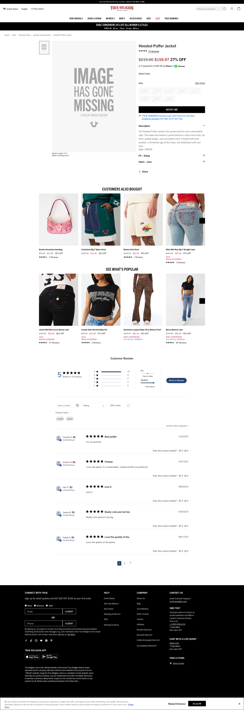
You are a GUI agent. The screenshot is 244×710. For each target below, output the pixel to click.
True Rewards (171, 18)
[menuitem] (76, 17)
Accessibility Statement (147, 645)
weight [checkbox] (60, 418)
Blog (138, 603)
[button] (224, 9)
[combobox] (93, 405)
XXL (157, 98)
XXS (144, 90)
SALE (157, 18)
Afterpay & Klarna (111, 624)
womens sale (24, 35)
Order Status (109, 598)
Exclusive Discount (144, 634)
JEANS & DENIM (94, 18)
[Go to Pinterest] (51, 640)
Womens (40, 605)
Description (144, 125)
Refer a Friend (143, 614)
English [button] (24, 9)
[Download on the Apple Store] (32, 656)
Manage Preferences (176, 703)
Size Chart (200, 83)
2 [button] (124, 563)
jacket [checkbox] (69, 418)
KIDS (149, 18)
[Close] (239, 704)
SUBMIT (69, 611)
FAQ (106, 619)
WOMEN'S (110, 18)
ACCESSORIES (136, 18)
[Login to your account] (231, 8)
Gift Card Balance (111, 603)
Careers (140, 619)
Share (145, 171)
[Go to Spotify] (46, 640)
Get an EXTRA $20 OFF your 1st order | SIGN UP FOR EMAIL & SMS (122, 2)
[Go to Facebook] (26, 640)
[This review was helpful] (180, 450)
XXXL (169, 98)
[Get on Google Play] (49, 656)
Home (7, 35)
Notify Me (172, 109)
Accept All (197, 703)
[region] (122, 703)
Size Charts (108, 608)
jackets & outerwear (42, 35)
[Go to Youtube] (41, 640)
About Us (141, 598)
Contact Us (176, 592)
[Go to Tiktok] (31, 640)
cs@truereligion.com (178, 601)
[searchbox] (65, 405)
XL (144, 98)
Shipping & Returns (112, 614)
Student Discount (144, 629)
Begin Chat (174, 643)
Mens (29, 605)
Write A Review (176, 380)
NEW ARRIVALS (76, 18)
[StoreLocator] (171, 663)
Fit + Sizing (144, 155)
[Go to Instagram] (36, 640)
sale (14, 35)
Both (50, 605)
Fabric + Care (145, 161)
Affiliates (140, 624)
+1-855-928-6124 (177, 624)
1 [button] (119, 563)
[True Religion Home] (122, 8)
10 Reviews (153, 51)
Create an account (150, 118)
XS (157, 90)
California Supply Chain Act (148, 640)
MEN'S (122, 18)
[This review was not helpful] (185, 450)
